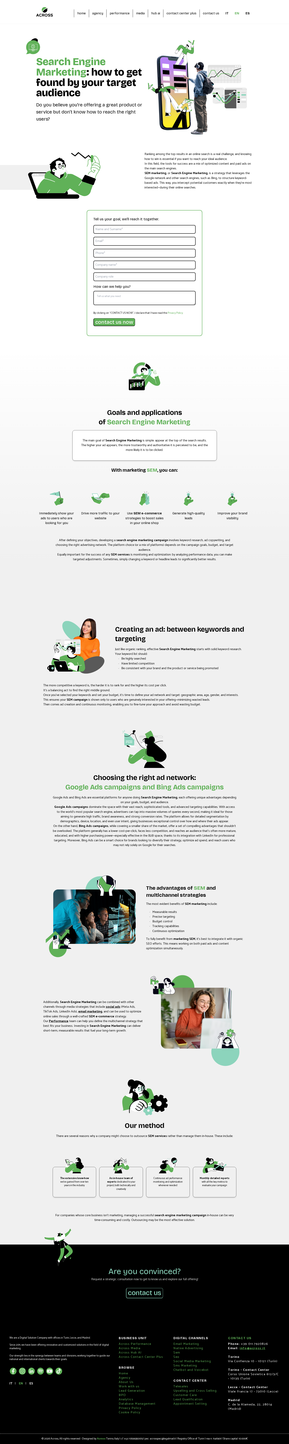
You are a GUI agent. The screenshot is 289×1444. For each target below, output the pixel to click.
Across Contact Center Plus (141, 1357)
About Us (126, 1382)
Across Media (129, 1348)
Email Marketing (186, 1344)
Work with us (129, 1386)
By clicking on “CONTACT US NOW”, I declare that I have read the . (138, 313)
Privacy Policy (175, 313)
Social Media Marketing (192, 1361)
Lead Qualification (188, 1399)
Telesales (180, 1386)
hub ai (155, 13)
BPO (122, 1395)
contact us (211, 13)
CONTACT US (144, 1293)
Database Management (137, 1403)
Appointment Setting (190, 1403)
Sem (176, 1352)
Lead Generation (132, 1390)
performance (120, 13)
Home (123, 1373)
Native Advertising (188, 1348)
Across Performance (135, 1344)
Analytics (126, 1399)
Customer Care (185, 1395)
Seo (176, 1357)
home (81, 13)
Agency (125, 1377)
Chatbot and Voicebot (191, 1370)
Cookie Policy (129, 1412)
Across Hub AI (130, 1352)
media (140, 13)
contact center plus (181, 13)
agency (97, 13)
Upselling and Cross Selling (195, 1390)
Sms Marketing (185, 1365)
